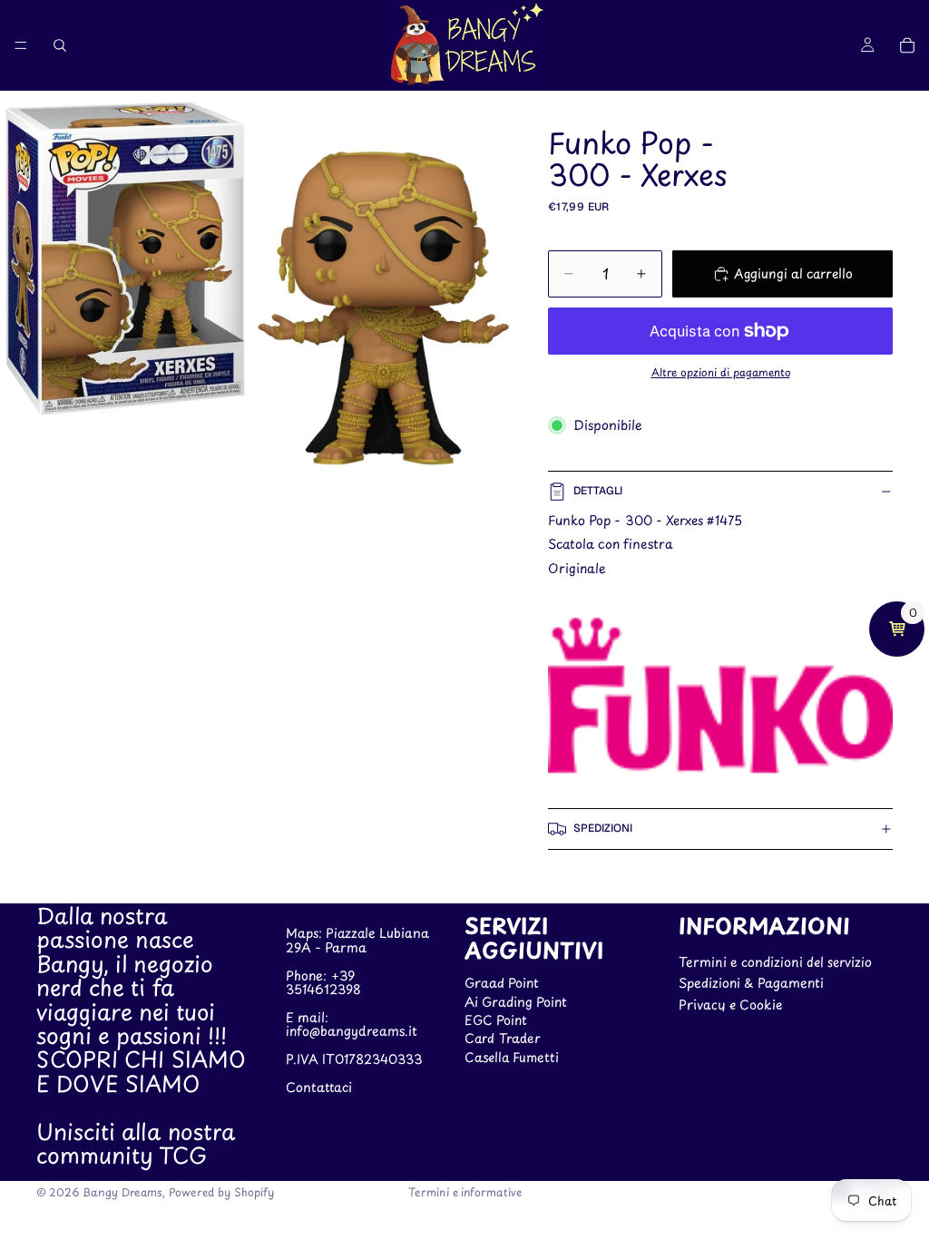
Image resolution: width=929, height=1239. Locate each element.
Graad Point (501, 982)
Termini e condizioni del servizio (775, 961)
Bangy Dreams (122, 1192)
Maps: (306, 932)
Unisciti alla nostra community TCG (135, 1142)
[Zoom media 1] (256, 286)
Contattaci (319, 1086)
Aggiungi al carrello (793, 273)
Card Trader (502, 1038)
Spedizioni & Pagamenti (751, 982)
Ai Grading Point (515, 1000)
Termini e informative (465, 1192)
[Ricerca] (60, 45)
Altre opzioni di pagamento (720, 372)
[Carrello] (907, 45)
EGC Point (495, 1019)
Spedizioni (602, 828)
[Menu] (21, 45)
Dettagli (597, 490)
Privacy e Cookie (730, 1003)
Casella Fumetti (511, 1056)
